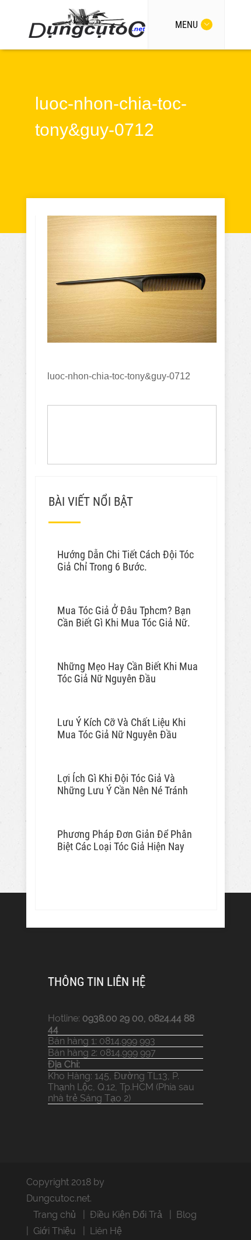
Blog (186, 1214)
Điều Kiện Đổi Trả (126, 1214)
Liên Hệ (106, 1231)
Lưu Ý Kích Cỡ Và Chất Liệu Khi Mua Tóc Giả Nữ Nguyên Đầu (121, 728)
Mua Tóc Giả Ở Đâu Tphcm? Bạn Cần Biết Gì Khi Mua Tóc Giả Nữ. (124, 616)
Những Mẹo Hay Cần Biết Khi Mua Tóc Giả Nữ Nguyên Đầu (127, 672)
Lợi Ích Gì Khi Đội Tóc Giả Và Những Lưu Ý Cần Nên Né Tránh (122, 784)
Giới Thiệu (54, 1231)
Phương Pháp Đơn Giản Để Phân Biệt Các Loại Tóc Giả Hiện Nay (124, 840)
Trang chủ (54, 1214)
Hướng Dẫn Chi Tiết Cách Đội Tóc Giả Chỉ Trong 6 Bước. (125, 560)
